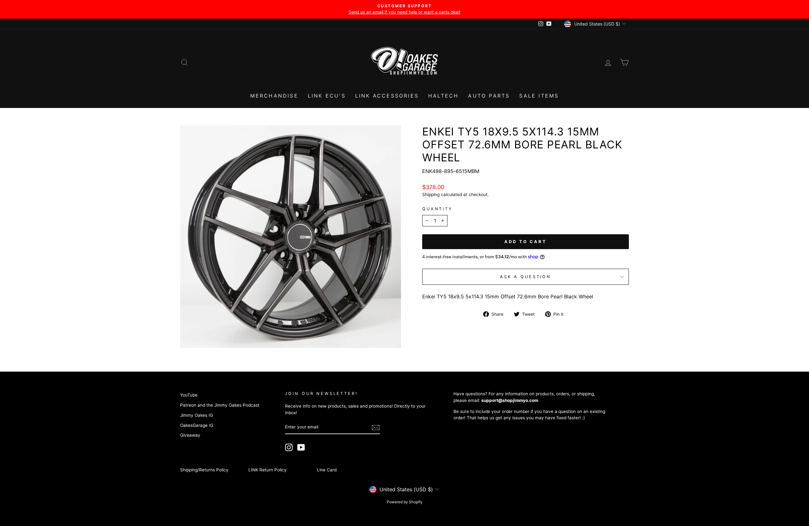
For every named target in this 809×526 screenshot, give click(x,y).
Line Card (327, 469)
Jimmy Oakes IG (196, 415)
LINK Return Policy (267, 469)
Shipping (431, 194)
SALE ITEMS (539, 96)
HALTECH (443, 96)
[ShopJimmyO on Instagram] (289, 447)
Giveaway (190, 435)
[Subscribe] (376, 427)
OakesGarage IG (196, 425)
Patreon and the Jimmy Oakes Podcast (219, 405)
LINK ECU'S (327, 96)
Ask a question (525, 276)
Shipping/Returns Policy (204, 469)
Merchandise (274, 96)
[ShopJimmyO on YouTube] (301, 447)
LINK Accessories (387, 96)
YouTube (189, 394)
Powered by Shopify (405, 501)
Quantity (437, 208)
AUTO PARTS (489, 96)
